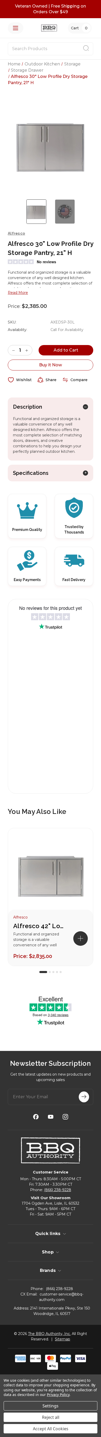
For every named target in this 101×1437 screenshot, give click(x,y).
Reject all (50, 1417)
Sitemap (62, 1339)
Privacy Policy (58, 1394)
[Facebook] (36, 1116)
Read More (18, 292)
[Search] (86, 49)
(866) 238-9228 (57, 1190)
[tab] (43, 972)
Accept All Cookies (50, 1429)
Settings (50, 1406)
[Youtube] (50, 1116)
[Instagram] (65, 1116)
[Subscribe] (84, 1096)
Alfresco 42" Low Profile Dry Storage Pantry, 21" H (39, 926)
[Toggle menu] (15, 28)
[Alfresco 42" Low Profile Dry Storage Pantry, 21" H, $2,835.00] (50, 874)
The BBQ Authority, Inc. (49, 1333)
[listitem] (50, 897)
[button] (80, 938)
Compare (79, 379)
